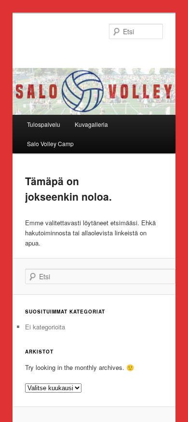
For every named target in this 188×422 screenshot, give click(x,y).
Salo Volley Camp (50, 143)
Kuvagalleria (91, 124)
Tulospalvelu (43, 124)
